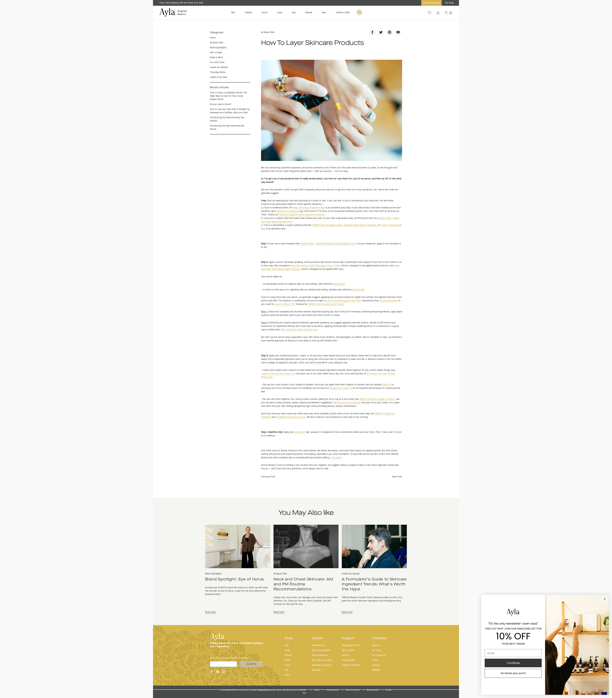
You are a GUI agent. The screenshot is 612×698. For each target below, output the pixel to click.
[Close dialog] (605, 599)
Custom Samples (431, 3)
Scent (265, 12)
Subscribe (251, 664)
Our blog (449, 3)
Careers (376, 665)
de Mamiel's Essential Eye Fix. (291, 417)
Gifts (287, 675)
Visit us (345, 655)
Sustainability (348, 660)
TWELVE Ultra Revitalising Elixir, (327, 225)
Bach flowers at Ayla (322, 660)
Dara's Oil (387, 385)
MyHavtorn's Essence (287, 211)
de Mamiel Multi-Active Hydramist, (360, 225)
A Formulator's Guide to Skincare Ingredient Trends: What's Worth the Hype (374, 584)
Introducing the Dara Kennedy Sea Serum (227, 127)
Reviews (316, 670)
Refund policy (373, 690)
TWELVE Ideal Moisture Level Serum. (326, 304)
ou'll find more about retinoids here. (300, 330)
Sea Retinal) (358, 290)
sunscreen (300, 432)
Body (287, 650)
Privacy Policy (333, 690)
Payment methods (351, 665)
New (324, 12)
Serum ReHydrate (388, 301)
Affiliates (376, 670)
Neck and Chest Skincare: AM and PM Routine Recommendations (303, 584)
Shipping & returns (351, 645)
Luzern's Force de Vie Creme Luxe (278, 374)
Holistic (248, 12)
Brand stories (318, 645)
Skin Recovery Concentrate (347, 403)
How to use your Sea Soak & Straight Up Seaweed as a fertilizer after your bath (230, 111)
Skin (233, 12)
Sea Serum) (339, 284)
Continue (513, 663)
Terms (317, 690)
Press (375, 660)
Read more (210, 612)
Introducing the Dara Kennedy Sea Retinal (227, 119)
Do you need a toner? (221, 104)
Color (279, 12)
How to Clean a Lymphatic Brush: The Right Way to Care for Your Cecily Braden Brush (228, 96)
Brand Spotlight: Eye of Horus (234, 579)
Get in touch (348, 650)
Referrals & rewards (322, 665)
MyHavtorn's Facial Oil (341, 388)
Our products (378, 655)
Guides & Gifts (343, 12)
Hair (294, 12)
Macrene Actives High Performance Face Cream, (316, 266)
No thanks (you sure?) (513, 673)
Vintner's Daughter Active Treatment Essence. (302, 215)
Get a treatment (320, 655)
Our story (376, 650)
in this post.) (335, 458)
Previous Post (268, 477)
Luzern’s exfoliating (343, 301)
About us (376, 645)
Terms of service (353, 690)
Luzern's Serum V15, (285, 304)
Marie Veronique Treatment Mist (309, 208)
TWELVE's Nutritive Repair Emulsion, (377, 399)
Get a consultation (321, 650)
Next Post (397, 477)
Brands (308, 12)
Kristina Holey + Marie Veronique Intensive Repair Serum (328, 244)
